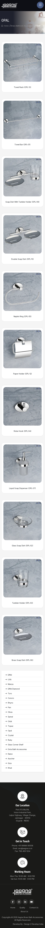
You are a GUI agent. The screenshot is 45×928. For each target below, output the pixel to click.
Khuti (10, 768)
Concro (11, 698)
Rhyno (10, 703)
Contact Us (33, 908)
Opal (10, 731)
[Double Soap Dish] (23, 234)
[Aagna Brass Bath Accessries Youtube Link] (31, 901)
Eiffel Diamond (14, 689)
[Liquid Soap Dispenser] (23, 463)
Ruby (10, 740)
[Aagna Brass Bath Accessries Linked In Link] (25, 901)
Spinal (10, 717)
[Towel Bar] (23, 120)
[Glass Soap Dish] (23, 521)
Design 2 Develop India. (34, 924)
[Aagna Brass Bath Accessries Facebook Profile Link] (12, 901)
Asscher (11, 759)
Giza (10, 763)
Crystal (11, 735)
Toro (10, 693)
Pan (9, 707)
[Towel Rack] (23, 62)
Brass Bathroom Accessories (22, 26)
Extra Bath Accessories (17, 749)
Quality (22, 908)
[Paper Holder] (23, 349)
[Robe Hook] (23, 406)
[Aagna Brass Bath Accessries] (9, 5)
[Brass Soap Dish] (23, 635)
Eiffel (10, 675)
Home (6, 26)
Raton (10, 754)
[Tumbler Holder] (23, 578)
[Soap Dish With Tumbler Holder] (23, 177)
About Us (24, 911)
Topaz (10, 726)
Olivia (10, 712)
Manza (10, 684)
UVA (9, 679)
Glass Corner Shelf (15, 745)
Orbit (10, 721)
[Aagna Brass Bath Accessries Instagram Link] (19, 901)
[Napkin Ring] (23, 291)
